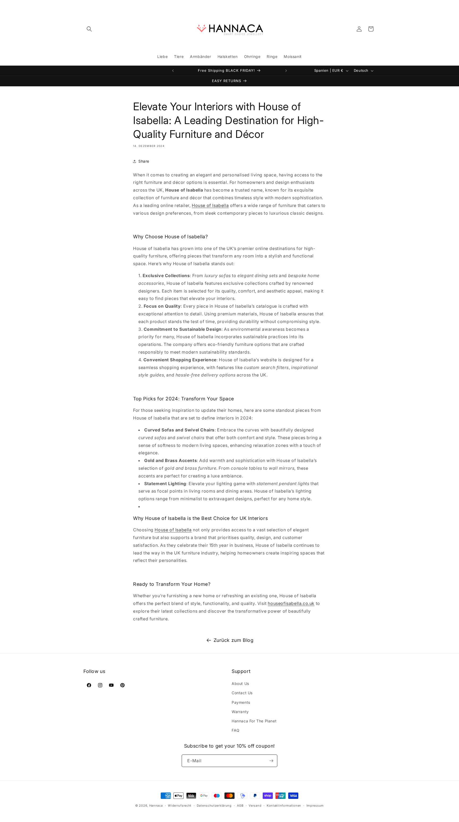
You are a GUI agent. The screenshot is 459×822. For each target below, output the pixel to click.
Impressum (315, 805)
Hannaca (156, 805)
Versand (255, 805)
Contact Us (242, 692)
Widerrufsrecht (180, 805)
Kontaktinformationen (284, 805)
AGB (240, 805)
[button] (89, 29)
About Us (240, 683)
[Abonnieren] (271, 761)
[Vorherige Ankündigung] (173, 71)
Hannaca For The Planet (254, 721)
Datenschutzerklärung (214, 805)
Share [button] (143, 161)
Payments (241, 702)
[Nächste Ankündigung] (286, 71)
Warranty (240, 711)
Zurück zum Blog (234, 640)
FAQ (236, 730)
